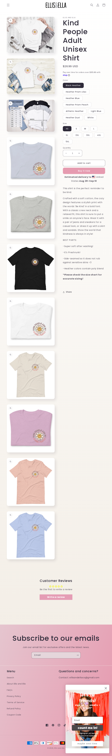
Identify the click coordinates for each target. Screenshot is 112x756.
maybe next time (87, 743)
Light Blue (96, 111)
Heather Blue (73, 98)
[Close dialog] (105, 688)
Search (10, 677)
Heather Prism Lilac (76, 91)
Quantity (67, 148)
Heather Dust (73, 117)
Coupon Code (14, 714)
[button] (8, 5)
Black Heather (73, 85)
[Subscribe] (77, 655)
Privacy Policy (14, 696)
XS (67, 128)
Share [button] (69, 292)
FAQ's (9, 690)
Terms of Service (15, 702)
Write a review (56, 597)
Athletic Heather (75, 111)
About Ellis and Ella (16, 683)
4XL (99, 135)
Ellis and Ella (59, 748)
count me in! (87, 727)
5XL (67, 141)
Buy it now (84, 170)
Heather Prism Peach (77, 104)
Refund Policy (14, 708)
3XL (88, 135)
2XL (77, 135)
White (90, 117)
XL (67, 135)
